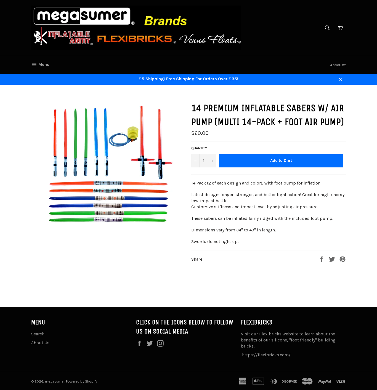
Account (338, 64)
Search (37, 333)
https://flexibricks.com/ (266, 354)
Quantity (199, 148)
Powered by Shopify (81, 381)
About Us (40, 342)
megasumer (55, 381)
